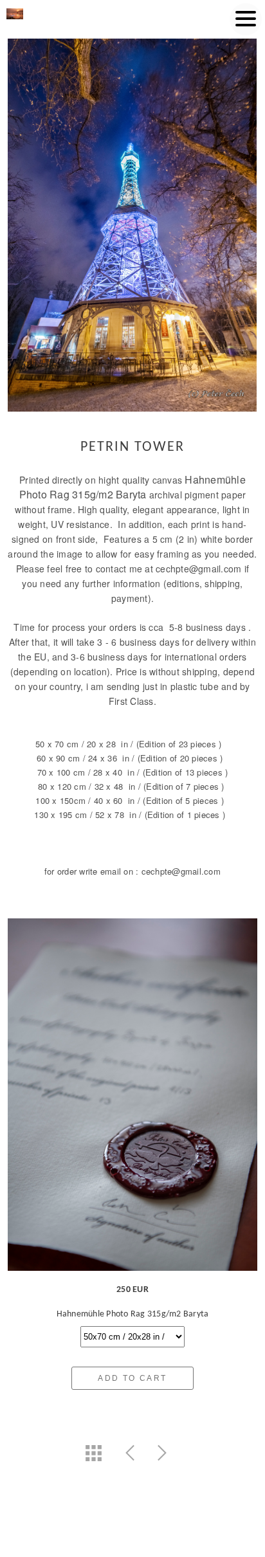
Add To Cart (132, 1378)
